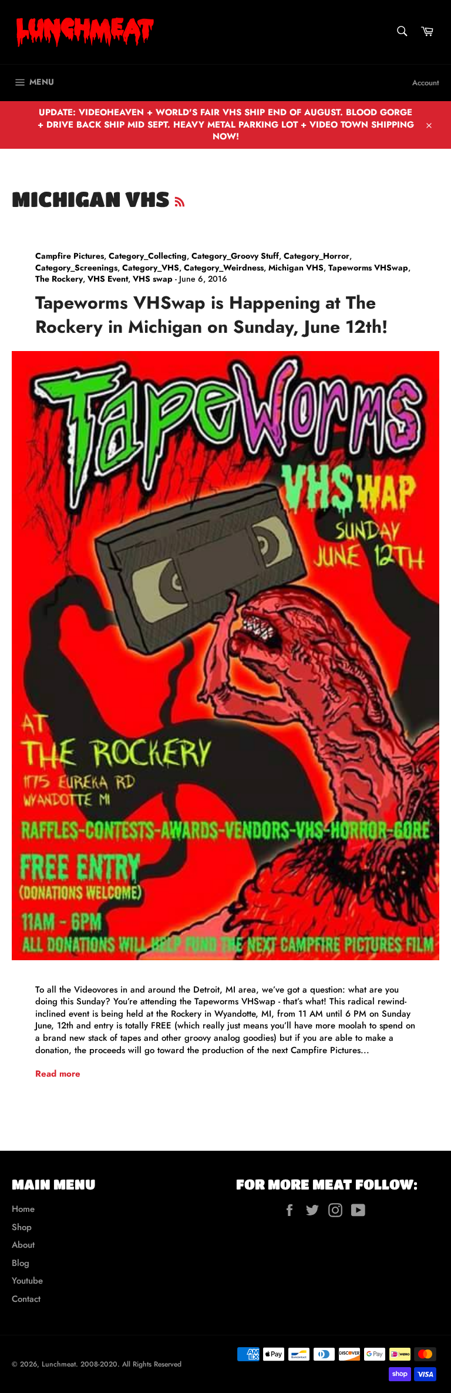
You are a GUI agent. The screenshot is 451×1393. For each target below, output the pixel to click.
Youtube (27, 1280)
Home (23, 1208)
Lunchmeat (59, 1364)
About (23, 1244)
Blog (20, 1263)
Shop (22, 1227)
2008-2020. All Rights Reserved (130, 1364)
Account (425, 82)
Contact (26, 1298)
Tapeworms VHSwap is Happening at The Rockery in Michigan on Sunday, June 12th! (211, 314)
